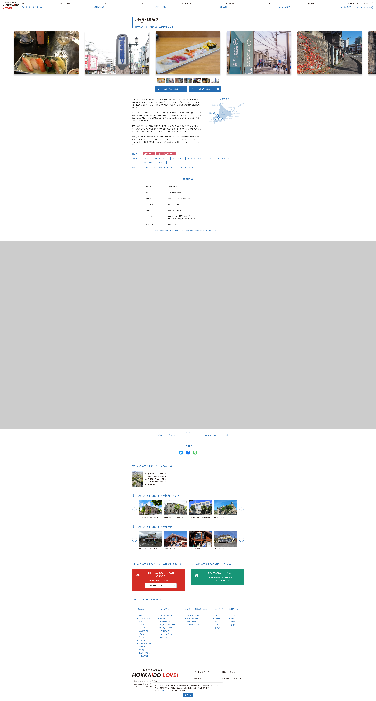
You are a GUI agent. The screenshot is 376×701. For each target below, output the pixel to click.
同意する (188, 695)
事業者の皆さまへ (366, 7)
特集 (23, 4)
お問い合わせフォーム (231, 678)
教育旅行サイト (164, 631)
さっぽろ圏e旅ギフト (347, 7)
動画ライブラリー (145, 653)
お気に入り (366, 3)
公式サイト (172, 224)
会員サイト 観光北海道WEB (169, 624)
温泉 (105, 4)
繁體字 (233, 618)
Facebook (218, 615)
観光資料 (142, 649)
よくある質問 (143, 656)
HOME (134, 599)
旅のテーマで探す (160, 7)
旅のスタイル (148, 162)
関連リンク (163, 637)
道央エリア (147, 154)
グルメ (271, 4)
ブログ (217, 628)
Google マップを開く (209, 435)
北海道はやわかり (99, 7)
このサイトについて (194, 615)
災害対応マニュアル (194, 624)
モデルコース (186, 4)
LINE (217, 624)
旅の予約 (311, 4)
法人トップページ (165, 615)
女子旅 (209, 159)
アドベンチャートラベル (182, 167)
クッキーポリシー (166, 690)
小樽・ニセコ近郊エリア (164, 154)
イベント (145, 4)
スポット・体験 (64, 4)
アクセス (351, 4)
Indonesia (234, 628)
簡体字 (233, 621)
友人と (146, 159)
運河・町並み (177, 159)
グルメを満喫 (148, 167)
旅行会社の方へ (164, 621)
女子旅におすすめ (164, 167)
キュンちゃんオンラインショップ (32, 7)
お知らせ (142, 646)
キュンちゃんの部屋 (284, 7)
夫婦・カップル (221, 159)
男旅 (199, 159)
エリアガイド (229, 4)
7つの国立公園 (222, 7)
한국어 (233, 624)
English (233, 615)
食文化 (161, 162)
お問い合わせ (191, 621)
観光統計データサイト (167, 628)
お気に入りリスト (145, 643)
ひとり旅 (189, 159)
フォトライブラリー (166, 634)
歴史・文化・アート (160, 159)
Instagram (218, 618)
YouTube (218, 621)
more (134, 472)
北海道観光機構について (195, 618)
